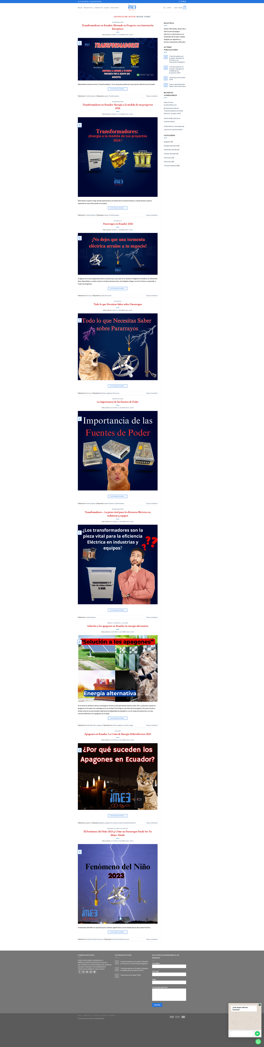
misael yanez (143, 16)
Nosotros (115, 8)
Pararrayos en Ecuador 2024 (118, 223)
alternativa (103, 393)
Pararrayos (118, 220)
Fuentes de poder (117, 399)
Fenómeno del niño (113, 828)
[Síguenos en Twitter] (183, 1)
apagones (109, 393)
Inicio (80, 8)
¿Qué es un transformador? (172, 119)
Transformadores (118, 22)
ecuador (106, 96)
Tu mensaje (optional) (159, 987)
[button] (260, 1005)
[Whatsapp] (258, 1041)
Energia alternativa (114, 623)
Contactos (98, 8)
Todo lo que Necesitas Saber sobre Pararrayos (118, 304)
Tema (154, 979)
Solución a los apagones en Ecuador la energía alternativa (117, 625)
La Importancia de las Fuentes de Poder (117, 401)
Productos (88, 8)
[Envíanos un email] (185, 1)
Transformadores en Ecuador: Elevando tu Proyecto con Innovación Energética (177, 59)
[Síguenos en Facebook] (179, 1)
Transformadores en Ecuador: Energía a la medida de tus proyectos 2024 (176, 70)
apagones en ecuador (111, 823)
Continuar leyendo (118, 89)
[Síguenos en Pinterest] (94, 972)
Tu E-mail (155, 971)
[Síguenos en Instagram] (181, 1)
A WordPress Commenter (173, 126)
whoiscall (167, 118)
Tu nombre (156, 963)
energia (131, 725)
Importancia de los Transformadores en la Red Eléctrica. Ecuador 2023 (173, 110)
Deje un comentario (152, 96)
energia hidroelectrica (129, 823)
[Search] (164, 8)
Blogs (106, 8)
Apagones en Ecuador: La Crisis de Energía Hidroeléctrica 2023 (117, 734)
